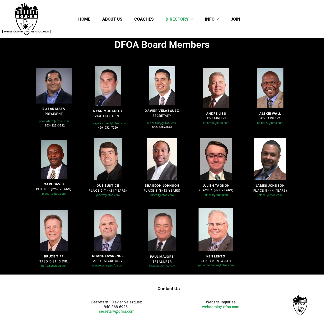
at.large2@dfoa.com (270, 123)
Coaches (144, 19)
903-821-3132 (55, 125)
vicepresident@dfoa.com (108, 123)
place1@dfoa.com (54, 193)
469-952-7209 (108, 127)
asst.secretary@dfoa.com (108, 265)
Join (235, 19)
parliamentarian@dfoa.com (216, 265)
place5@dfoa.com (270, 195)
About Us (112, 19)
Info (209, 19)
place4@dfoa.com (216, 195)
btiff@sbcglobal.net (53, 265)
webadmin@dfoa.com (220, 307)
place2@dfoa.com (108, 195)
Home (84, 19)
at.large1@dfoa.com (216, 123)
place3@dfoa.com (162, 195)
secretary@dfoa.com (116, 311)
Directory (177, 19)
